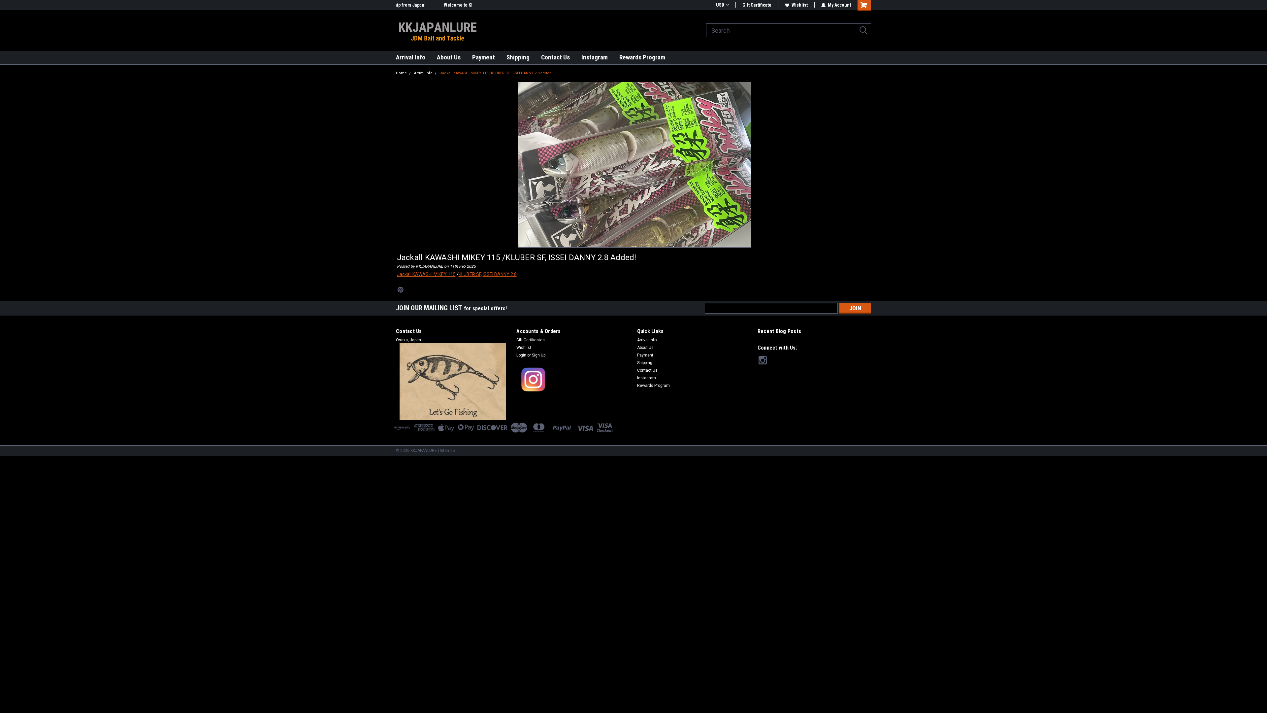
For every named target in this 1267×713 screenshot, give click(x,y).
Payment (483, 57)
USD (720, 5)
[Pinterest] (400, 290)
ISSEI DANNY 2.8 (500, 274)
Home (401, 73)
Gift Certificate (756, 5)
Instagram (594, 57)
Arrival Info (410, 57)
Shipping (518, 57)
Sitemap (447, 450)
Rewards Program (642, 57)
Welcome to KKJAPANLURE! (423, 5)
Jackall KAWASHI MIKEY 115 (426, 274)
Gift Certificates (530, 340)
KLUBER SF (470, 274)
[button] (573, 380)
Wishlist (800, 5)
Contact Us (555, 57)
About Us (449, 57)
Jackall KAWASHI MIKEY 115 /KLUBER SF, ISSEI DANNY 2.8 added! (496, 73)
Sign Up (538, 355)
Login (521, 355)
